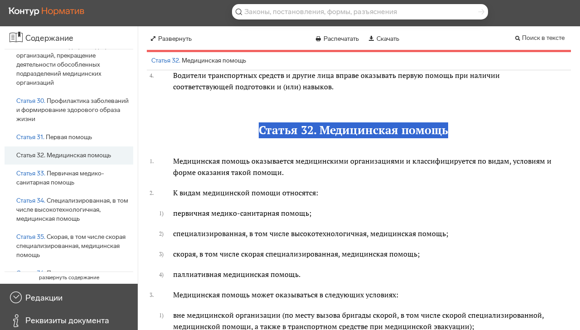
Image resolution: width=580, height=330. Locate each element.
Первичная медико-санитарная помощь (60, 178)
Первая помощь (54, 137)
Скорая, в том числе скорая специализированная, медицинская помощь (71, 246)
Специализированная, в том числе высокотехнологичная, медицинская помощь (72, 210)
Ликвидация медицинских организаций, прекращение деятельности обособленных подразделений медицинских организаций (71, 65)
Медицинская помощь (63, 155)
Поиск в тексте (543, 38)
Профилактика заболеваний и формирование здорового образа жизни (72, 110)
